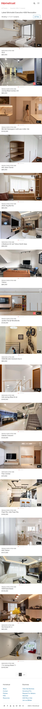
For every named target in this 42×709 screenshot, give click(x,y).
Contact (5, 691)
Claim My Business (28, 689)
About (5, 689)
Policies (5, 693)
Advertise (25, 696)
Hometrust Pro (26, 691)
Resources (6, 698)
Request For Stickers (28, 693)
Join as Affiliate (27, 700)
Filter (37, 17)
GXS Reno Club (27, 698)
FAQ (4, 696)
